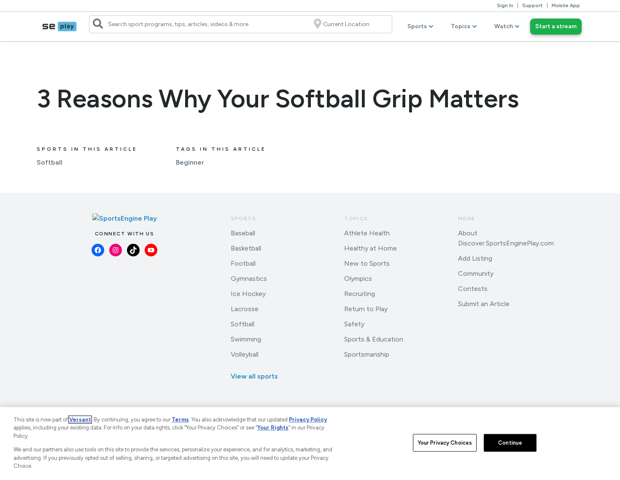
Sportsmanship (366, 354)
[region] (310, 443)
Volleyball (245, 354)
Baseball (243, 233)
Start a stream (556, 26)
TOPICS (356, 218)
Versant (80, 419)
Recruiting (359, 294)
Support (532, 5)
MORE (466, 218)
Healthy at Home (370, 248)
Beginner (190, 162)
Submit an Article (483, 304)
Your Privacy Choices (445, 443)
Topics (460, 26)
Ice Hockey (248, 294)
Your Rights (272, 427)
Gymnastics (249, 279)
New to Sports (367, 263)
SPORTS (243, 218)
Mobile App (566, 5)
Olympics (358, 279)
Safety (354, 324)
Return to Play (366, 309)
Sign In (505, 5)
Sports (417, 26)
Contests (473, 289)
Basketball (246, 248)
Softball (49, 162)
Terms (180, 419)
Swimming (246, 339)
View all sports (254, 376)
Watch (503, 26)
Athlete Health (367, 233)
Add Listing (475, 258)
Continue (510, 443)
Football (243, 263)
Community (475, 273)
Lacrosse (245, 309)
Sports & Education (373, 339)
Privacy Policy (308, 419)
